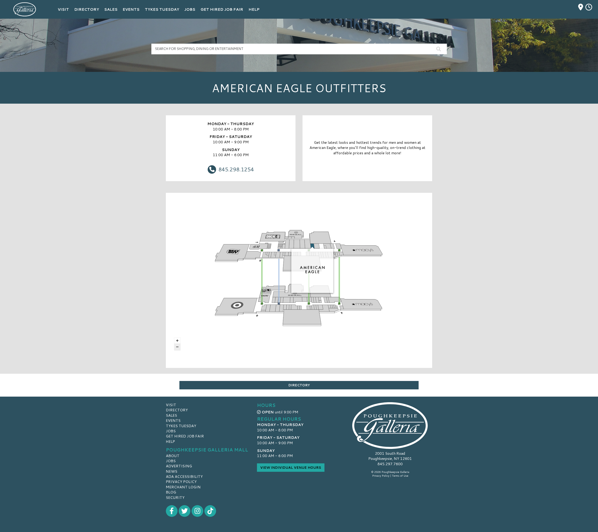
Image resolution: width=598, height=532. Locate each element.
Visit (171, 404)
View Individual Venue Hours (290, 467)
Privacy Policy (181, 481)
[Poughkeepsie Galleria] (390, 425)
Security (175, 497)
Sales (171, 415)
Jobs (171, 430)
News (171, 471)
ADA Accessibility (184, 476)
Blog (171, 492)
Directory (299, 385)
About (172, 455)
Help (170, 441)
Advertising (179, 466)
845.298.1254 (236, 169)
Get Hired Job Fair (185, 436)
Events (173, 420)
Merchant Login (183, 487)
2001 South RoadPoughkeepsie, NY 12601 (390, 456)
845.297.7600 (390, 463)
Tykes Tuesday (181, 425)
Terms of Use (400, 476)
